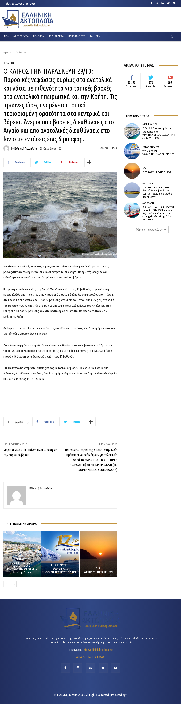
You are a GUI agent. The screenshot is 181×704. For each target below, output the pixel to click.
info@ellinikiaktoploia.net (98, 649)
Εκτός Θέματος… (59, 565)
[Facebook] (151, 3)
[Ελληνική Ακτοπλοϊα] (7, 148)
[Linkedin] (162, 3)
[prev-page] (6, 584)
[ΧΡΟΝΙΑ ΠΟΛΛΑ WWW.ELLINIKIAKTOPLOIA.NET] (60, 553)
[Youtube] (174, 3)
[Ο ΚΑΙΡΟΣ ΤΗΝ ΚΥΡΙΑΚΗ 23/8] (98, 553)
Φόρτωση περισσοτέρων (149, 229)
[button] (172, 36)
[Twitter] (168, 3)
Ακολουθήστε (151, 76)
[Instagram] (157, 3)
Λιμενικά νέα (21, 559)
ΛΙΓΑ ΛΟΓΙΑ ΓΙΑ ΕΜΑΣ (90, 657)
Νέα (98, 568)
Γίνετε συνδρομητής (170, 78)
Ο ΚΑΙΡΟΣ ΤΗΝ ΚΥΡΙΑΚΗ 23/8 (98, 572)
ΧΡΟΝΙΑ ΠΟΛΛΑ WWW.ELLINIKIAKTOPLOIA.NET (60, 571)
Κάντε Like (132, 76)
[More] (89, 162)
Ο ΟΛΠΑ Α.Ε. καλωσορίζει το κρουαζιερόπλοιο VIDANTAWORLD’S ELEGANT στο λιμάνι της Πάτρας (22, 568)
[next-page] (14, 584)
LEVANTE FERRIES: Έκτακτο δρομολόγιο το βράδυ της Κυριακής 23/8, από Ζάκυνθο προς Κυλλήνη (157, 192)
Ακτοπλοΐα (148, 183)
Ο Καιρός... (22, 52)
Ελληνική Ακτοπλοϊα (25, 148)
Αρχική (7, 52)
